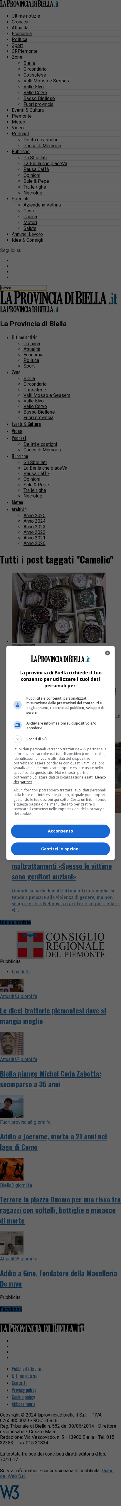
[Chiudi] (107, 653)
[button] (61, 739)
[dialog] (60, 753)
